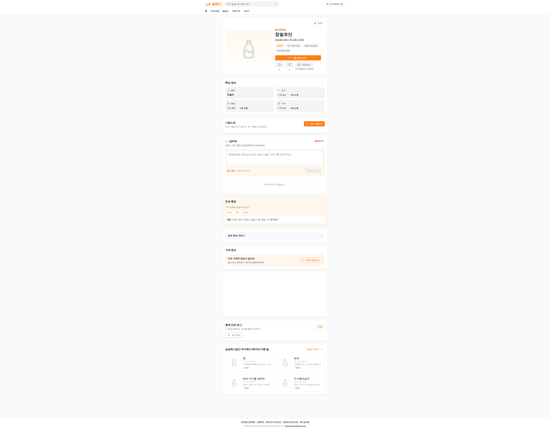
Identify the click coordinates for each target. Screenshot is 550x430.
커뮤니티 (236, 11)
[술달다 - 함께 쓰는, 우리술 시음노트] (213, 4)
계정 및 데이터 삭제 (290, 422)
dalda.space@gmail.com (295, 426)
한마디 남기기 (314, 170)
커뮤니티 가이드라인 (273, 422)
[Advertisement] (275, 295)
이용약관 (260, 422)
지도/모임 (215, 11)
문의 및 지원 (304, 422)
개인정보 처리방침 (248, 422)
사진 (232, 170)
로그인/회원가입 (334, 4)
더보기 (247, 11)
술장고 (226, 11)
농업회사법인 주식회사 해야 (289, 39)
